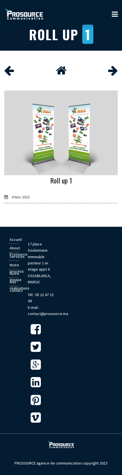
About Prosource (14, 248)
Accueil (14, 239)
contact (14, 290)
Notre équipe (14, 274)
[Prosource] (24, 14)
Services (14, 256)
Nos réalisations (14, 282)
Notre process (14, 265)
